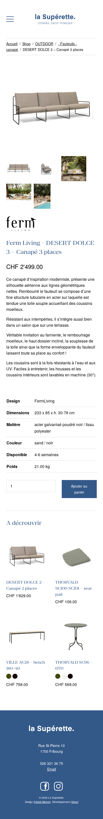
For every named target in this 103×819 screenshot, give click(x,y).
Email (51, 769)
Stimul (74, 802)
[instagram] (58, 786)
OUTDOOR (44, 43)
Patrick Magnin (42, 802)
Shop (26, 43)
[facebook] (44, 786)
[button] (10, 19)
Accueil (12, 43)
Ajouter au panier (79, 489)
